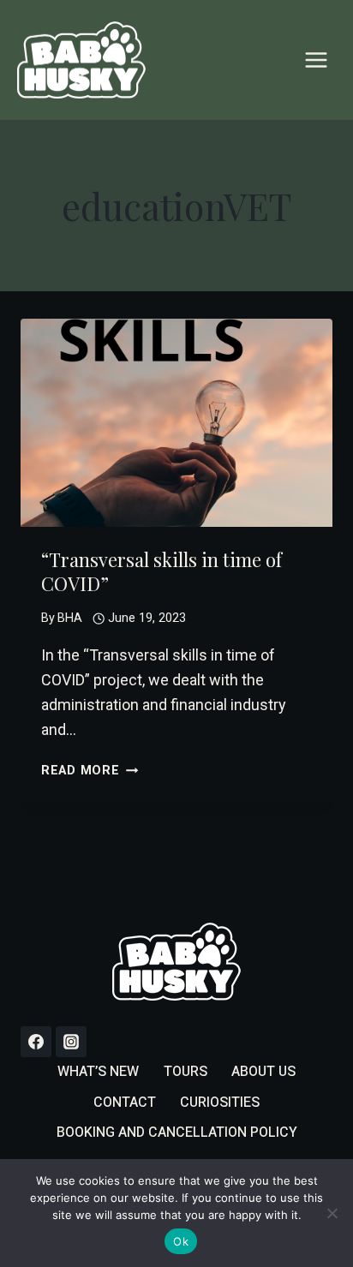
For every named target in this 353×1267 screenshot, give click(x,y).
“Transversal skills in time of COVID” (161, 572)
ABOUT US (263, 1071)
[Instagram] (71, 1041)
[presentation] (176, 423)
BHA (69, 618)
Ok (180, 1241)
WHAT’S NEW (98, 1071)
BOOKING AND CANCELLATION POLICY (177, 1132)
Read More (89, 770)
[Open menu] (316, 59)
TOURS (185, 1071)
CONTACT (124, 1102)
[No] (331, 1213)
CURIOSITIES (220, 1102)
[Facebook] (36, 1041)
